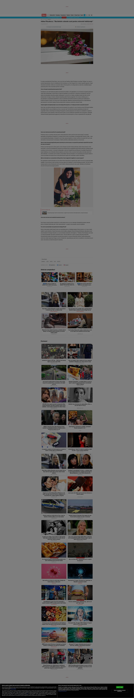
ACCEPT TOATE (120, 687)
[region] (67, 691)
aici (27, 693)
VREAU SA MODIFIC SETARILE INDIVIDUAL (120, 691)
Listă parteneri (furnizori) (62, 691)
